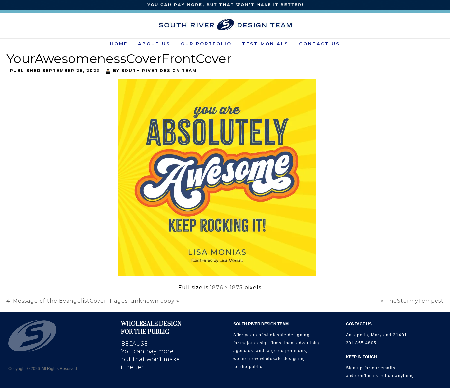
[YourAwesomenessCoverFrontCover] (219, 277)
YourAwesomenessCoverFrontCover (118, 58)
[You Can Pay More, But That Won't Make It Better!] (225, 5)
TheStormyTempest (414, 301)
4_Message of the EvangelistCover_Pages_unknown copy (90, 301)
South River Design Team (159, 70)
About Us (154, 43)
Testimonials (265, 43)
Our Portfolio (206, 43)
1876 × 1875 (226, 287)
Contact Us (319, 43)
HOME (118, 43)
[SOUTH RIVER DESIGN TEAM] (225, 24)
